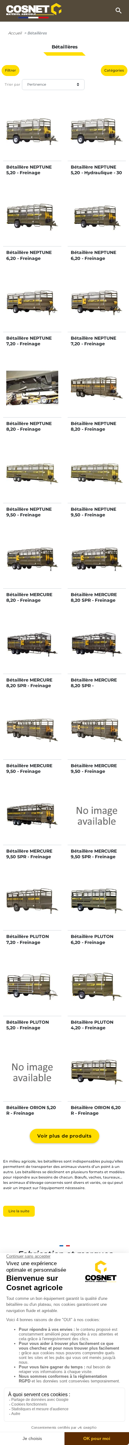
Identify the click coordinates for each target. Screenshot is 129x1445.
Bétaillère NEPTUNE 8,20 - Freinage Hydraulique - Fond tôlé (93, 432)
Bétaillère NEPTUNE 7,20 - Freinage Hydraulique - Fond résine (29, 346)
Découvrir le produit (32, 138)
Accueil (15, 33)
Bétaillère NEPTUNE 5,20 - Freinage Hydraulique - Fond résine (29, 175)
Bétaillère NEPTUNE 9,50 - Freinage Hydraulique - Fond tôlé (93, 517)
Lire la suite (18, 1211)
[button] (118, 10)
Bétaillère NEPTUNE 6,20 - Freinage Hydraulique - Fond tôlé (93, 261)
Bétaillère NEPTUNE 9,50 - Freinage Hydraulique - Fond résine (29, 517)
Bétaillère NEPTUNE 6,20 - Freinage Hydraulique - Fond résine (29, 261)
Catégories (114, 70)
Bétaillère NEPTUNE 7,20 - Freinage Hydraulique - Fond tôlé (93, 346)
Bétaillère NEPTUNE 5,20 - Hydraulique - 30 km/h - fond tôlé (96, 172)
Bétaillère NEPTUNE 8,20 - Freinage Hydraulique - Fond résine (29, 432)
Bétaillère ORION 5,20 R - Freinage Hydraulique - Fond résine (31, 1116)
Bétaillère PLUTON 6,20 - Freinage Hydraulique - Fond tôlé (93, 945)
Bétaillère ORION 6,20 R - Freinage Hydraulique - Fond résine (96, 1116)
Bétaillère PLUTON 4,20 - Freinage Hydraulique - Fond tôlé (93, 1030)
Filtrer (10, 70)
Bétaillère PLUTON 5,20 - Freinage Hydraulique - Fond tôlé (28, 1030)
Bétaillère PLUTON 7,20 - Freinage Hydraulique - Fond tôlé (28, 945)
